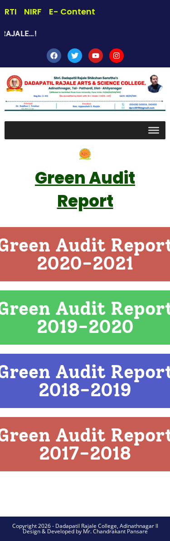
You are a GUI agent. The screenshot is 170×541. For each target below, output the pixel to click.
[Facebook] (54, 55)
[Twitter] (75, 55)
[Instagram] (116, 55)
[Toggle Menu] (153, 130)
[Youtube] (95, 55)
